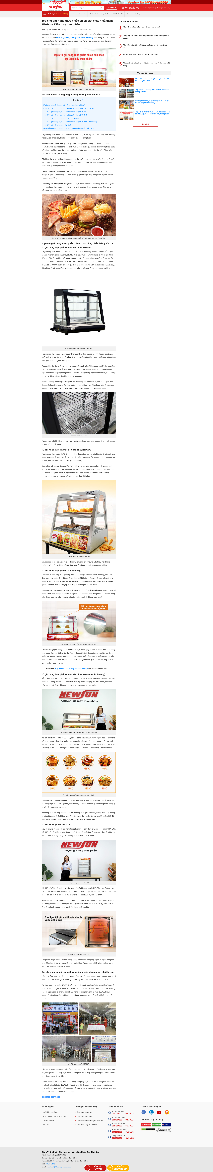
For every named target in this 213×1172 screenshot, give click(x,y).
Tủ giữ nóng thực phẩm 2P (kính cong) (62, 118)
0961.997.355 (117, 1114)
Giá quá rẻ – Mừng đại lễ (99, 14)
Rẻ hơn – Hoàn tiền (79, 14)
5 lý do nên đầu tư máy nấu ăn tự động (71, 669)
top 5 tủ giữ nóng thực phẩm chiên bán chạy (74, 38)
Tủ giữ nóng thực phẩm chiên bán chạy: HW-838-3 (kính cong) (71, 122)
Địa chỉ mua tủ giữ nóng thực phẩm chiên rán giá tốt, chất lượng (69, 128)
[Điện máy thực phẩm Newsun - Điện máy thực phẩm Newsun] (55, 7)
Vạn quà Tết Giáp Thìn (135, 14)
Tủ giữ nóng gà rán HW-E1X (58, 125)
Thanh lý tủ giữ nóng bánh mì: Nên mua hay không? (141, 27)
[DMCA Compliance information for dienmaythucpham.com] (163, 1130)
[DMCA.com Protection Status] (148, 1130)
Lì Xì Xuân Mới (117, 14)
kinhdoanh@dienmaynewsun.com (59, 1167)
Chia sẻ (45, 1097)
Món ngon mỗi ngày (163, 8)
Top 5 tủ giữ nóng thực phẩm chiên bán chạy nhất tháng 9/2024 (68, 108)
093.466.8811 (129, 1138)
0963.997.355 (117, 1120)
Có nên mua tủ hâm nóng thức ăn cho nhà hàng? (140, 54)
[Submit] (102, 8)
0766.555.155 (129, 1114)
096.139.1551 (117, 1132)
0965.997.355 (117, 1126)
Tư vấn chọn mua (148, 8)
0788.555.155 (129, 1120)
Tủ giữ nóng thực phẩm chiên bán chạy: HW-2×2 (66, 115)
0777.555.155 (129, 1126)
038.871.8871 (117, 1138)
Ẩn (83, 100)
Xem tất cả (145, 124)
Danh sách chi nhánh (132, 7)
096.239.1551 (129, 1132)
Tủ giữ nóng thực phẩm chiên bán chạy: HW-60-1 (66, 112)
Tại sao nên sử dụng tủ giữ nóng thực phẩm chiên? (64, 105)
